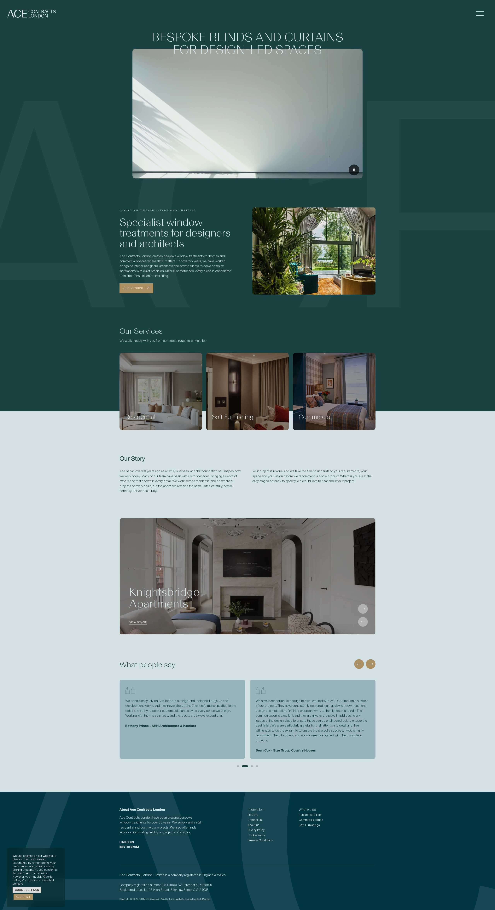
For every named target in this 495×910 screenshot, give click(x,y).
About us (253, 825)
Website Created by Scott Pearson (193, 899)
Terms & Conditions (260, 840)
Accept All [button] (23, 896)
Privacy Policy (256, 830)
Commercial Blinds (311, 820)
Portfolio (253, 815)
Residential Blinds (310, 815)
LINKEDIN (126, 842)
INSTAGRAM (129, 847)
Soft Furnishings (309, 825)
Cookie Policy (256, 835)
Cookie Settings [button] (27, 890)
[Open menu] (480, 13)
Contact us (255, 820)
